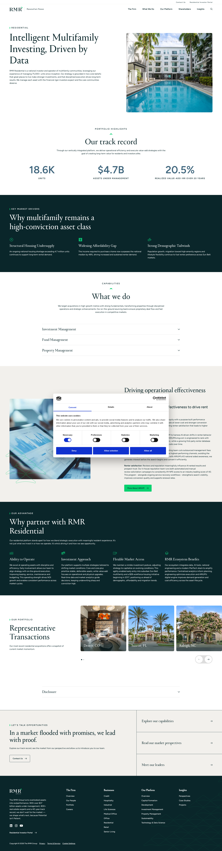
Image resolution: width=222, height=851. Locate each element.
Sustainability (147, 818)
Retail (106, 827)
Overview (70, 796)
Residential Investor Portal (201, 2)
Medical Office (110, 814)
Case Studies (184, 800)
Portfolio (70, 805)
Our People (71, 800)
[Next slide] (208, 659)
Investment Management (152, 809)
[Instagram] (16, 825)
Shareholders (185, 9)
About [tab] (149, 407)
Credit (106, 796)
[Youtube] (21, 825)
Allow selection (111, 451)
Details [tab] (111, 407)
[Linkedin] (11, 825)
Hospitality (108, 800)
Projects (182, 805)
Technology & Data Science (153, 823)
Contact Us (181, 2)
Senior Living (109, 832)
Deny (74, 451)
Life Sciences (109, 809)
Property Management (151, 814)
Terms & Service (53, 843)
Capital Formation (149, 800)
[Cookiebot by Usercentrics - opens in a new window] (155, 398)
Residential (108, 823)
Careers (69, 809)
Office (106, 818)
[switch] (96, 440)
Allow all (148, 451)
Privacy (42, 843)
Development (147, 805)
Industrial (108, 805)
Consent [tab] (72, 407)
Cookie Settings (68, 843)
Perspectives (184, 796)
